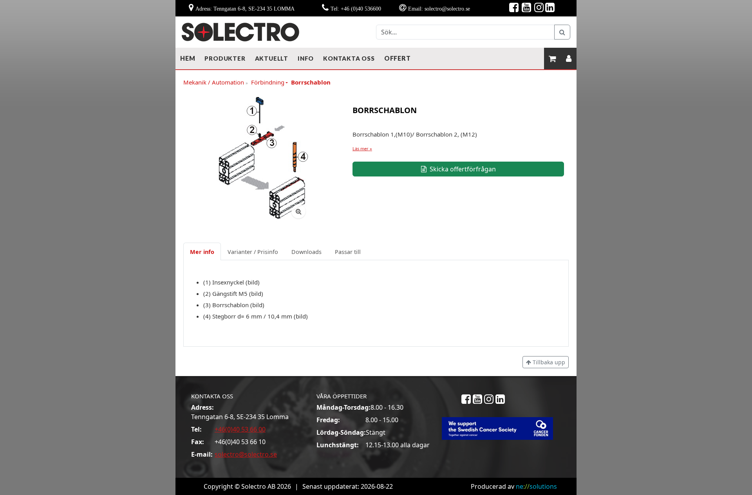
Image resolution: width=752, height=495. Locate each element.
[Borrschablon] (261, 159)
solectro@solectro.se (246, 454)
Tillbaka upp (548, 362)
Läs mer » (362, 148)
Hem (187, 58)
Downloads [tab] (306, 252)
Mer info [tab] (202, 252)
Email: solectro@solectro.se (439, 8)
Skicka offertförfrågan (462, 169)
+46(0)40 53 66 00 (240, 429)
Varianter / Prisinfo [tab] (253, 252)
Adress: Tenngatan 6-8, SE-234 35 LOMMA (245, 8)
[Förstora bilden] (298, 211)
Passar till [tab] (348, 252)
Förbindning (267, 82)
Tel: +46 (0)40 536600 (356, 8)
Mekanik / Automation (215, 82)
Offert (397, 58)
